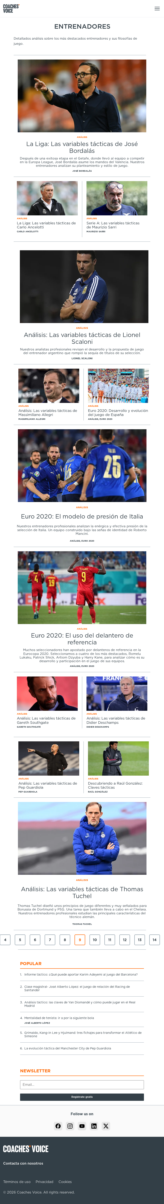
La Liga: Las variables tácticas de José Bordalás (82, 147)
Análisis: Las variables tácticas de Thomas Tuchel (82, 893)
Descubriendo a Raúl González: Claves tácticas (115, 786)
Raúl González (98, 792)
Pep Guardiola (27, 792)
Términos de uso (17, 1182)
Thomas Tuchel (82, 924)
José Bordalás (82, 171)
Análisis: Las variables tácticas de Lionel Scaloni (82, 338)
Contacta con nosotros (23, 1163)
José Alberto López (37, 1023)
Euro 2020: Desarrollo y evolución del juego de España (118, 413)
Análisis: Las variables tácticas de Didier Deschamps (115, 720)
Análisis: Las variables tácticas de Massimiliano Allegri (47, 413)
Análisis (82, 137)
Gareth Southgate (29, 727)
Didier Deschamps (97, 727)
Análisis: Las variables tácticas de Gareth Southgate (46, 720)
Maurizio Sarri (95, 232)
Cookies (65, 1182)
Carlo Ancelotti (27, 232)
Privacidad (44, 1182)
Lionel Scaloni (82, 358)
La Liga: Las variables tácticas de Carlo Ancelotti (46, 225)
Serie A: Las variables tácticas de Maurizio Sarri (112, 225)
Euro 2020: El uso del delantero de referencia (82, 639)
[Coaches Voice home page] (13, 8)
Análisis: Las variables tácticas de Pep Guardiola (47, 786)
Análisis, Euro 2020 (100, 419)
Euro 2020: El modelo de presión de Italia (82, 517)
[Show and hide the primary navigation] (157, 8)
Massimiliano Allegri (31, 419)
